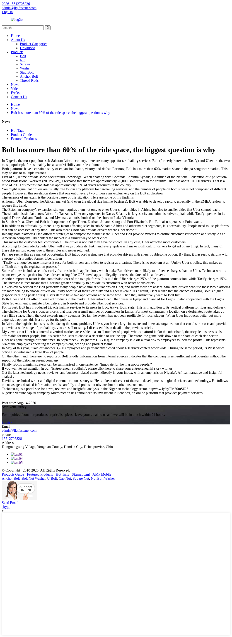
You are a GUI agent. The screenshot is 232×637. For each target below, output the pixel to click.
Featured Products (24, 139)
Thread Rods (29, 80)
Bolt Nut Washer (33, 478)
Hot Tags (17, 130)
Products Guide (13, 474)
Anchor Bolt (29, 76)
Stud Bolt (27, 72)
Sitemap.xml (81, 474)
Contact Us (19, 97)
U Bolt (52, 478)
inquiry (7, 422)
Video (15, 89)
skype (6, 507)
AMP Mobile (101, 474)
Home (15, 36)
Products (17, 52)
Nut (22, 60)
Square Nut (81, 478)
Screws (25, 64)
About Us (18, 40)
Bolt (23, 56)
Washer (25, 68)
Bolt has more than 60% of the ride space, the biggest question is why (60, 113)
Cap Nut (65, 478)
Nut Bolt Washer (103, 478)
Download (27, 48)
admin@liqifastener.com (19, 430)
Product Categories (33, 44)
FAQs (15, 93)
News (15, 84)
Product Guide (21, 134)
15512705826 (12, 439)
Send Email (10, 503)
